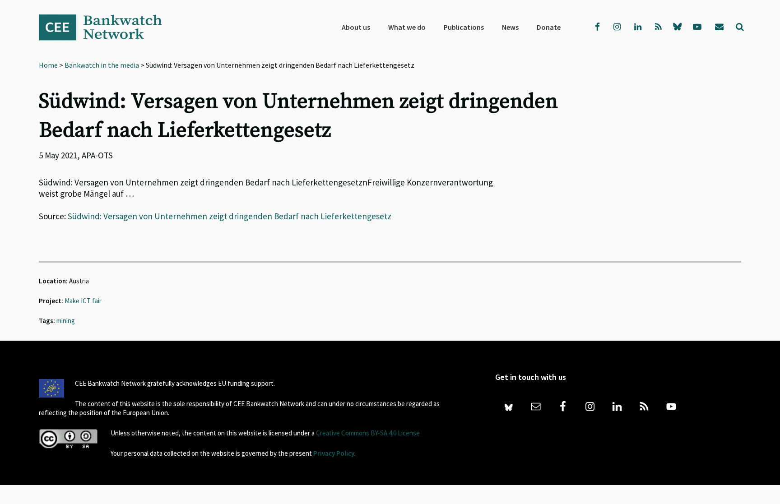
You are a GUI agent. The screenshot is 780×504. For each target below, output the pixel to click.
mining (65, 320)
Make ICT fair (83, 300)
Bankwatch (106, 27)
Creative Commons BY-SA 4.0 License (368, 433)
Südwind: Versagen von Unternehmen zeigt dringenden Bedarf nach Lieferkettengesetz (229, 216)
